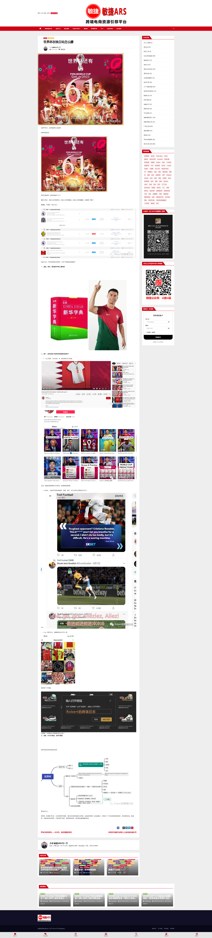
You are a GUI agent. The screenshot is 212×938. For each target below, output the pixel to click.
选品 (155, 172)
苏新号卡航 (151, 200)
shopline (169, 175)
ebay (169, 178)
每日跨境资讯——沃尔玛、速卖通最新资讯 (57, 832)
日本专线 (167, 197)
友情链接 (172, 928)
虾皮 (153, 175)
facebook (160, 159)
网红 (170, 172)
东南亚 (146, 168)
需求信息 (54, 859)
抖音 (154, 184)
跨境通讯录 (94, 28)
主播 (150, 184)
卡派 (145, 194)
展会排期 (66, 28)
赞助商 (152, 203)
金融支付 (42, 863)
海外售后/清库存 (51, 861)
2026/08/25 (45, 901)
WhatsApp (147, 187)
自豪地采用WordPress (43, 928)
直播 (148, 175)
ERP (163, 175)
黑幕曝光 (150, 172)
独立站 (45, 38)
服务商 (146, 159)
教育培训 (47, 863)
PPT (102, 28)
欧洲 (153, 197)
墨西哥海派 (147, 197)
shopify (146, 178)
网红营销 (165, 172)
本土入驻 (157, 168)
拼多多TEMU (165, 168)
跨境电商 (146, 156)
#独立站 (63, 49)
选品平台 (58, 28)
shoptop (166, 181)
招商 (160, 181)
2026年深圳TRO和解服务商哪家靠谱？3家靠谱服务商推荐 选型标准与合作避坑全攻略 (157, 898)
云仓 (152, 165)
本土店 (163, 165)
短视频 (152, 162)
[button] (173, 28)
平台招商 (52, 863)
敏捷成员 (166, 194)
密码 (147, 325)
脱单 (155, 178)
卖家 (156, 181)
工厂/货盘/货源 (44, 861)
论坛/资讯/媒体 (50, 38)
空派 (150, 194)
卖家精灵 (158, 175)
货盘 (163, 162)
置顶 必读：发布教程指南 (85, 869)
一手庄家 (146, 203)
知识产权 (65, 859)
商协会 (52, 865)
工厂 (163, 187)
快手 (159, 184)
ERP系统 (62, 861)
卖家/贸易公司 (65, 863)
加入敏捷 (160, 928)
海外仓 (42, 859)
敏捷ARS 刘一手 (56, 47)
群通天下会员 (114, 869)
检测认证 (57, 861)
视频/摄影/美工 (58, 863)
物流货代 (87, 859)
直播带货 (146, 165)
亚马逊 (152, 156)
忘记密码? (161, 342)
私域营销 (146, 181)
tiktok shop (159, 156)
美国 (160, 194)
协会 (152, 181)
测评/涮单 (48, 865)
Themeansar (62, 928)
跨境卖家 (157, 165)
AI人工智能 (147, 42)
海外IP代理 (152, 159)
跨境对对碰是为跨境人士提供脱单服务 (121, 832)
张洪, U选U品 (54, 872)
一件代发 (168, 162)
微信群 (86, 28)
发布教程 (119, 28)
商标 (145, 200)
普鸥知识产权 (159, 197)
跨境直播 (146, 162)
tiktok (165, 156)
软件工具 (146, 51)
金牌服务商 (159, 190)
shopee (158, 162)
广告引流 (42, 865)
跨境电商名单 (48, 28)
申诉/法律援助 (57, 865)
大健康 (151, 168)
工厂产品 (164, 184)
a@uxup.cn (88, 872)
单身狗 (164, 178)
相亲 (160, 178)
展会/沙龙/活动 (48, 859)
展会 (160, 172)
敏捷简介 (154, 928)
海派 (168, 187)
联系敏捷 (166, 928)
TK (145, 172)
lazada (169, 165)
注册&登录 (110, 28)
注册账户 (155, 342)
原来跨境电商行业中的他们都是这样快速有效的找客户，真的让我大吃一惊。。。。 (54, 869)
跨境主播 (166, 159)
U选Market (76, 28)
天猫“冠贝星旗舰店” (161, 200)
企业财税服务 (59, 859)
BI (144, 175)
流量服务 (155, 194)
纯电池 (153, 187)
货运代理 (152, 190)
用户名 (148, 319)
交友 (151, 178)
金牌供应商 (167, 190)
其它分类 (63, 865)
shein (145, 184)
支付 (157, 203)
